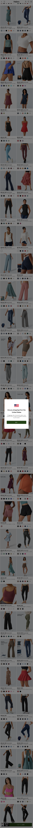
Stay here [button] (10, 415)
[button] (16, 405)
